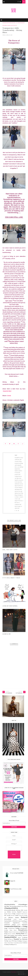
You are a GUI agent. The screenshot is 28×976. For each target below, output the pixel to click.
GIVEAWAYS (15, 921)
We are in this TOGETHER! (16, 873)
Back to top (21, 974)
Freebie (20, 919)
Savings (6, 933)
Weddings (19, 941)
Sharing (5, 25)
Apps (5, 912)
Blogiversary (25, 912)
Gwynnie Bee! (7, 391)
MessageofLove (23, 928)
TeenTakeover (10, 939)
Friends (25, 919)
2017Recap (18, 910)
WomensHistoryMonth (18, 942)
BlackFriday (14, 912)
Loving (17, 928)
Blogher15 (19, 912)
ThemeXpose (13, 971)
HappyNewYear (16, 922)
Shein (22, 933)
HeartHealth (25, 922)
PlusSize (6, 932)
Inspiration (24, 924)
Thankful (16, 939)
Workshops (11, 944)
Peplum (11, 930)
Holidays (14, 924)
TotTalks (6, 941)
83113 (22, 910)
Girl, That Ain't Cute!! (10, 549)
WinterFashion (10, 942)
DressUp (8, 915)
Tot (16, 455)
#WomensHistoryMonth (9, 910)
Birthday (9, 912)
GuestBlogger (24, 921)
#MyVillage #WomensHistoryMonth (12, 906)
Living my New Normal (10, 606)
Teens (5, 939)
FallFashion (10, 917)
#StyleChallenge (24, 906)
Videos (15, 941)
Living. (5, 928)
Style (5, 935)
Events (25, 915)
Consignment (18, 913)
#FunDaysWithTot (9, 904)
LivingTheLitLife (11, 928)
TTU (13, 941)
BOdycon (9, 913)
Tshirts (10, 941)
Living (25, 926)
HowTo (18, 924)
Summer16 (25, 935)
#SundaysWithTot (11, 908)
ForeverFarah (7, 919)
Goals (19, 921)
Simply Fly (12, 881)
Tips (21, 939)
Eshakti (17, 915)
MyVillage (6, 930)
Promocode (18, 931)
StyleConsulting (18, 935)
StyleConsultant (11, 935)
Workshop (6, 944)
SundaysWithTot (12, 25)
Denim (22, 913)
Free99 (15, 919)
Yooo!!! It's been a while (15, 889)
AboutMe (25, 910)
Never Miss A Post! (14, 820)
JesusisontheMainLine (9, 22)
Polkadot (10, 931)
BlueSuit (5, 913)
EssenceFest (21, 915)
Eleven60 (13, 915)
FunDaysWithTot (8, 921)
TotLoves (24, 939)
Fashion (17, 917)
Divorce (25, 913)
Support (19, 937)
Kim (22, 926)
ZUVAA (15, 944)
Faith (5, 917)
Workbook (25, 942)
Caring (13, 913)
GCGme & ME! (7, 634)
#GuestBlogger (22, 904)
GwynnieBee (7, 922)
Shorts (26, 933)
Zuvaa (9, 395)
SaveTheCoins (24, 932)
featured (24, 917)
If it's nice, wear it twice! (11, 577)
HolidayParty (7, 924)
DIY (5, 915)
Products (14, 931)
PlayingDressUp (20, 22)
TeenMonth (24, 937)
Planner (15, 930)
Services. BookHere (12, 933)
